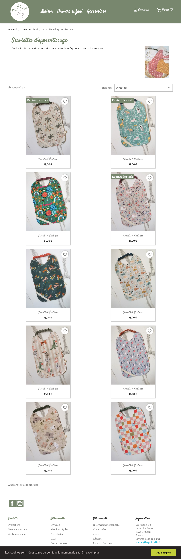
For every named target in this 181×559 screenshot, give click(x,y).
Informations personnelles (107, 525)
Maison (47, 11)
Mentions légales (59, 529)
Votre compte (100, 518)
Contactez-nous (59, 543)
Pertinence (143, 88)
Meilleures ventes (17, 534)
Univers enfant (70, 11)
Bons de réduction (102, 543)
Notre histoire (58, 534)
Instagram (20, 503)
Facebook (12, 503)
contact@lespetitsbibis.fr (148, 542)
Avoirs (96, 534)
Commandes (99, 529)
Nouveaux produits (18, 529)
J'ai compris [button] (163, 552)
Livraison (55, 525)
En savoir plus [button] (91, 552)
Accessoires (96, 11)
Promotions (14, 525)
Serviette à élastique (48, 159)
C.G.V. (54, 538)
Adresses (98, 538)
